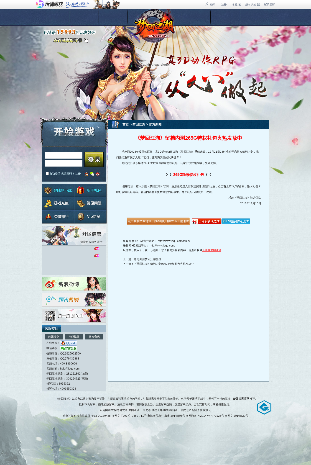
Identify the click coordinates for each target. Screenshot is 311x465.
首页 (125, 124)
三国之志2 (184, 410)
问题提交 (53, 336)
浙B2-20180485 (101, 415)
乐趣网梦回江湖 (211, 250)
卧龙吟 (124, 410)
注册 (224, 4)
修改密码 (94, 336)
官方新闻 (155, 124)
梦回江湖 (139, 124)
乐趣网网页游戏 (109, 410)
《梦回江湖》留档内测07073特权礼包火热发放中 (164, 263)
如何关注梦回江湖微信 (147, 259)
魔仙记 (207, 410)
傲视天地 (157, 410)
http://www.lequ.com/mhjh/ (174, 241)
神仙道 (173, 410)
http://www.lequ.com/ (162, 245)
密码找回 (74, 336)
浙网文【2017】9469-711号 (129, 415)
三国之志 (145, 410)
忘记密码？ (68, 173)
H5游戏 (136, 245)
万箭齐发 (196, 410)
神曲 (166, 410)
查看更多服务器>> (91, 242)
